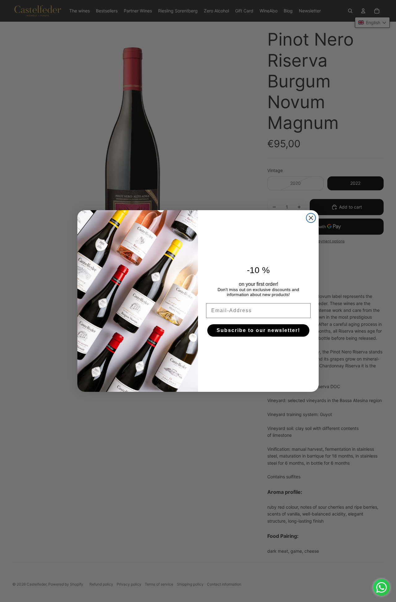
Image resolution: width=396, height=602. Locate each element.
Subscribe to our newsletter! (258, 330)
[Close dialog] (311, 218)
